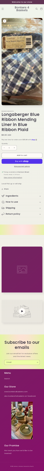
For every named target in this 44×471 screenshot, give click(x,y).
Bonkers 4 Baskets (18, 466)
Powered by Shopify (28, 466)
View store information (13, 178)
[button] (2, 9)
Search (7, 379)
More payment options (22, 166)
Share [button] (6, 189)
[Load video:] (22, 311)
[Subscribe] (37, 362)
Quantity (5, 144)
